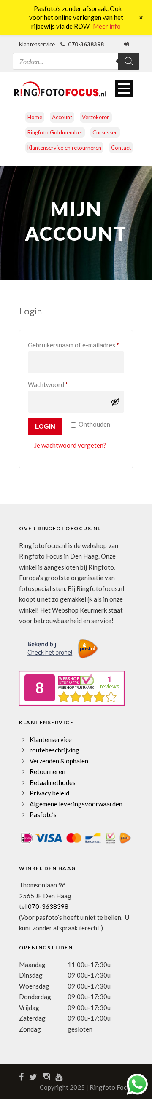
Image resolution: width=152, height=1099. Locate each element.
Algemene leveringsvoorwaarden (76, 804)
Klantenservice (51, 739)
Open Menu (124, 88)
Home (34, 117)
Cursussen (105, 132)
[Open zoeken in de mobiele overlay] (76, 56)
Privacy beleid (49, 793)
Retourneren (47, 771)
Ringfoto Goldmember (55, 132)
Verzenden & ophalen (59, 761)
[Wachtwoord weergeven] (115, 401)
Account (62, 117)
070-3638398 (48, 906)
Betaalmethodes (53, 782)
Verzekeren (96, 117)
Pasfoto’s (43, 814)
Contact (121, 147)
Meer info (107, 26)
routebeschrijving (54, 750)
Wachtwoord (58, 384)
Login (45, 426)
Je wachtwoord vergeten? (70, 445)
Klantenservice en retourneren (64, 147)
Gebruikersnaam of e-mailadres (76, 345)
